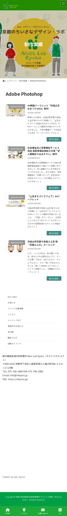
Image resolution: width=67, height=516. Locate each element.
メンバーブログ (14, 320)
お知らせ (11, 302)
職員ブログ (12, 337)
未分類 (10, 331)
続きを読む (54, 139)
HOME (7, 513)
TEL (60, 513)
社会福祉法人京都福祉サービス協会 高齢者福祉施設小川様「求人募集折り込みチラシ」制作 (43, 151)
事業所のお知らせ (15, 326)
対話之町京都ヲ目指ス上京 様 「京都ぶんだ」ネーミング (42, 243)
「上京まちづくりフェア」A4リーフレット (43, 198)
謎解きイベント (14, 343)
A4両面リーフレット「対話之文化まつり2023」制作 (43, 107)
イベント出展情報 (15, 308)
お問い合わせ (43, 513)
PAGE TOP (62, 501)
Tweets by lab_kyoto (13, 476)
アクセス (24, 513)
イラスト (11, 314)
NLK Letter (12, 296)
